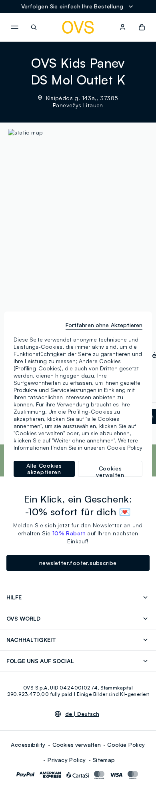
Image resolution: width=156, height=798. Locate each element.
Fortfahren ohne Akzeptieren (104, 325)
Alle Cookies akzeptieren (44, 468)
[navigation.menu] (14, 27)
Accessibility (28, 744)
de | (82, 714)
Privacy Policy (67, 759)
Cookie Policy (126, 744)
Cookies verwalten (76, 744)
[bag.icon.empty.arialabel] (142, 27)
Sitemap (104, 759)
